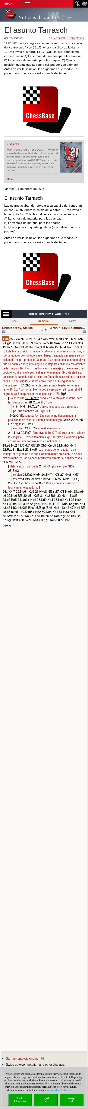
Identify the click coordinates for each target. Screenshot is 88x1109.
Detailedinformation (20, 1100)
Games (72, 321)
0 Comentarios (75, 38)
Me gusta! (59, 38)
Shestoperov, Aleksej (18, 327)
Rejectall (46, 1100)
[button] (27, 4)
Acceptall (71, 1100)
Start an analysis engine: (22, 1058)
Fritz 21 (12, 144)
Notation (43, 321)
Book (15, 321)
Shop (8, 3)
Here (47, 1083)
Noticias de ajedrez (39, 17)
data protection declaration (58, 1090)
